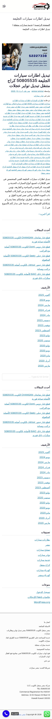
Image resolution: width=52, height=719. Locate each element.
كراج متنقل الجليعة (14, 167)
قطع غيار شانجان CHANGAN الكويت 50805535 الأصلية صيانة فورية (26, 239)
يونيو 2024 (45, 300)
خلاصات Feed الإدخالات (39, 597)
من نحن (47, 661)
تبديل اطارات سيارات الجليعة (18, 119)
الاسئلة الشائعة (44, 626)
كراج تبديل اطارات (37, 167)
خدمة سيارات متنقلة (42, 645)
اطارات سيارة (22, 104)
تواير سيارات (38, 96)
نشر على (20, 91)
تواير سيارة (35, 154)
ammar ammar (38, 91)
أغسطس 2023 (42, 330)
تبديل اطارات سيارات (37, 119)
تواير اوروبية (23, 148)
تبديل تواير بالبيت (30, 132)
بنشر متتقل (20, 110)
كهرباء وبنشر (32, 170)
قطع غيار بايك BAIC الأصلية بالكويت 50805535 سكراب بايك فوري (27, 276)
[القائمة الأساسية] (4, 6)
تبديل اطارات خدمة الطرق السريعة (31, 116)
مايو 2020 (45, 355)
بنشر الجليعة (34, 107)
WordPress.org (42, 602)
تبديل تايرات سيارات (36, 129)
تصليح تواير (22, 145)
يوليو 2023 (45, 335)
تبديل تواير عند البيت (36, 135)
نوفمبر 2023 (44, 325)
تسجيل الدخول (43, 592)
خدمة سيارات (43, 560)
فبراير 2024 (44, 310)
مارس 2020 (44, 365)
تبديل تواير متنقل (22, 135)
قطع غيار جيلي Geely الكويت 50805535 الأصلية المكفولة (26, 257)
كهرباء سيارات (43, 570)
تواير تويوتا (34, 151)
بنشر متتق (29, 110)
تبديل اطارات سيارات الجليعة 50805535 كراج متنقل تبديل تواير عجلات (29, 80)
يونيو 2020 (45, 350)
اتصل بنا (47, 622)
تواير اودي (32, 148)
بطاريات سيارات (42, 539)
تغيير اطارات (13, 145)
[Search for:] (26, 377)
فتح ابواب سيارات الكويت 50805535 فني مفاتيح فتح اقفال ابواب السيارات (27, 654)
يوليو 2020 (45, 345)
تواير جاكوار (24, 151)
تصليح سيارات (43, 550)
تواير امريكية (41, 148)
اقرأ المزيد (45, 214)
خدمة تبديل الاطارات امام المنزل (31, 160)
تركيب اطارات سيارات (35, 145)
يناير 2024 (45, 315)
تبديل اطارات (20, 113)
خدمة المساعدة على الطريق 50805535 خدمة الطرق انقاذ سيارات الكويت (28, 639)
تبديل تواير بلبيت (18, 132)
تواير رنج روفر (14, 151)
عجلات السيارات (22, 163)
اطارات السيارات (37, 100)
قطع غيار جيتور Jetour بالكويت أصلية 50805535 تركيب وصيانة (26, 267)
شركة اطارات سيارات (36, 163)
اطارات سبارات (24, 100)
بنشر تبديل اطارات (22, 107)
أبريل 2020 (44, 360)
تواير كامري (25, 154)
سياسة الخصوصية (43, 649)
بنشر (41, 107)
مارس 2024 (44, 305)
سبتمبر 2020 (43, 340)
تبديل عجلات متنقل (22, 141)
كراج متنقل (25, 167)
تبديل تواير (24, 129)
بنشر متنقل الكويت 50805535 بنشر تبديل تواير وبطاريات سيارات (28, 632)
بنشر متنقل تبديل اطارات (34, 113)
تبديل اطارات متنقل (25, 123)
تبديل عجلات (40, 138)
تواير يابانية (29, 157)
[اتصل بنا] (6, 713)
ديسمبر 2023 (43, 320)
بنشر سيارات (34, 668)
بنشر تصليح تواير (40, 110)
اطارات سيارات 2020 (36, 104)
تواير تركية (42, 151)
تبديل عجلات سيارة (37, 141)
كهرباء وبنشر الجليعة (19, 170)
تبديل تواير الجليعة (13, 129)
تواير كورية (17, 154)
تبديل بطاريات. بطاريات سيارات (31, 126)
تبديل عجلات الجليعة (27, 138)
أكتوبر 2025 (44, 295)
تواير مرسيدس (39, 157)
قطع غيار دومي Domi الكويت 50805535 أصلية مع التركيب (27, 248)
